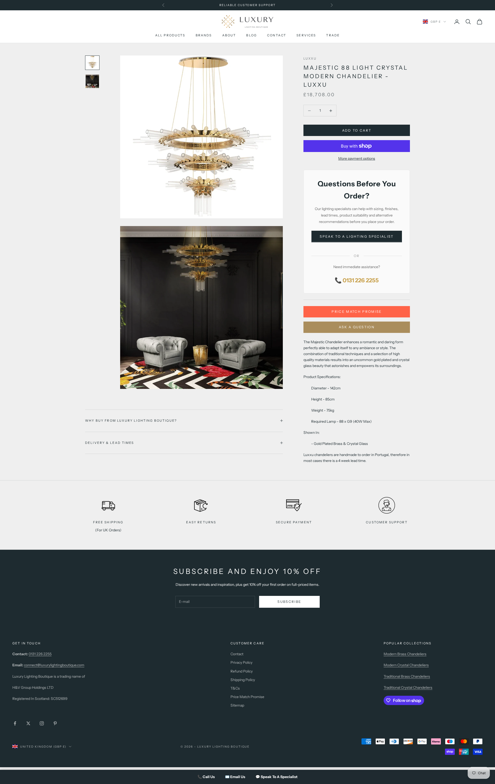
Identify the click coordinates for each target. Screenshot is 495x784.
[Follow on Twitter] (28, 723)
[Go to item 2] (92, 81)
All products (170, 35)
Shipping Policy (242, 679)
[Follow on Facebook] (15, 723)
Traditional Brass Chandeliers (407, 676)
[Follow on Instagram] (41, 723)
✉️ (235, 776)
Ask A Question (357, 327)
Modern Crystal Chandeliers (406, 665)
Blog (251, 35)
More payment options (356, 158)
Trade (333, 35)
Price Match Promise (357, 311)
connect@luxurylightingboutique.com (54, 665)
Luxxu (310, 58)
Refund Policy (241, 671)
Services (306, 35)
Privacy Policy (241, 662)
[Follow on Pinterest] (55, 723)
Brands (204, 35)
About (229, 35)
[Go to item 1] (92, 62)
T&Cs (235, 688)
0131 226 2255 (40, 654)
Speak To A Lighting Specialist (356, 236)
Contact (276, 35)
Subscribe (289, 601)
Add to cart (357, 130)
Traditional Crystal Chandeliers (408, 687)
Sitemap (237, 705)
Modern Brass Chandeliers (405, 654)
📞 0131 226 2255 (357, 280)
